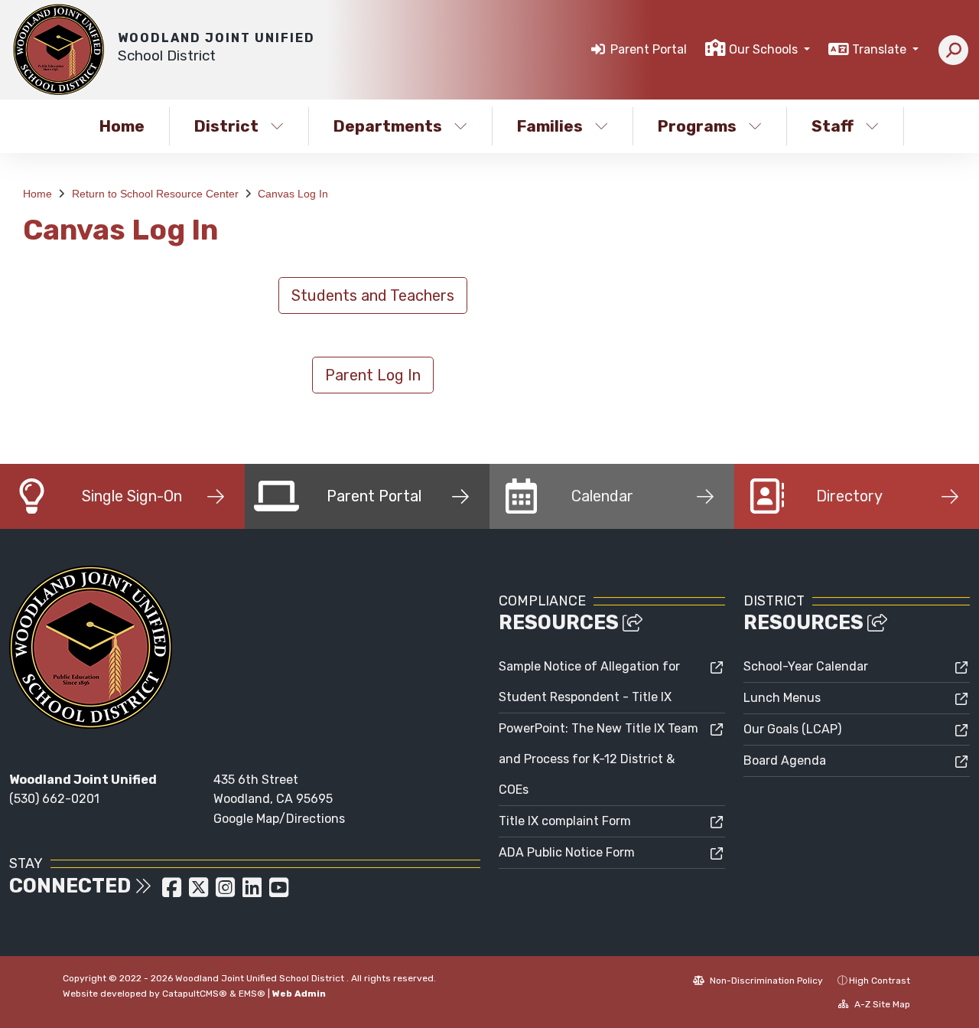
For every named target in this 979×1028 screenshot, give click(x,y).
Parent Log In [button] (373, 375)
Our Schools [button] (765, 49)
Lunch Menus (782, 697)
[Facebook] (173, 892)
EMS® (252, 993)
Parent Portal (648, 49)
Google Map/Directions (279, 818)
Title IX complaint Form (565, 821)
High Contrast (879, 980)
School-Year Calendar (805, 666)
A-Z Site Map (881, 1004)
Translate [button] (880, 49)
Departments (387, 125)
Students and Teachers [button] (372, 295)
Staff (832, 125)
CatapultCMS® (194, 993)
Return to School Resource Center (155, 194)
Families (550, 125)
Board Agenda (784, 760)
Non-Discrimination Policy (765, 980)
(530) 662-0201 (54, 798)
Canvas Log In (293, 194)
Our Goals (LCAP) (792, 729)
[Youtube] (278, 892)
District (226, 125)
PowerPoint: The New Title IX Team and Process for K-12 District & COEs (598, 759)
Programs (697, 125)
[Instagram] (227, 892)
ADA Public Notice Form (567, 852)
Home (122, 125)
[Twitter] (200, 892)
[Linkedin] (253, 892)
